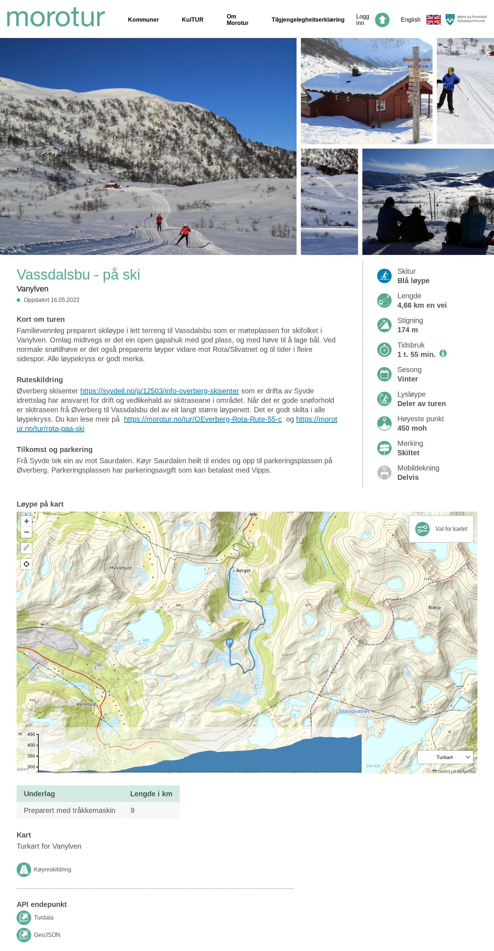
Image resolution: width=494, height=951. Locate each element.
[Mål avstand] (26, 548)
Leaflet (443, 771)
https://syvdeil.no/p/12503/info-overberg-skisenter (159, 391)
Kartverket (466, 771)
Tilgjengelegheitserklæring (308, 20)
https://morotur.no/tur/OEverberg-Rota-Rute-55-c (203, 419)
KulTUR (193, 20)
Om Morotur (237, 19)
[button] (229, 643)
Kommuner (143, 20)
